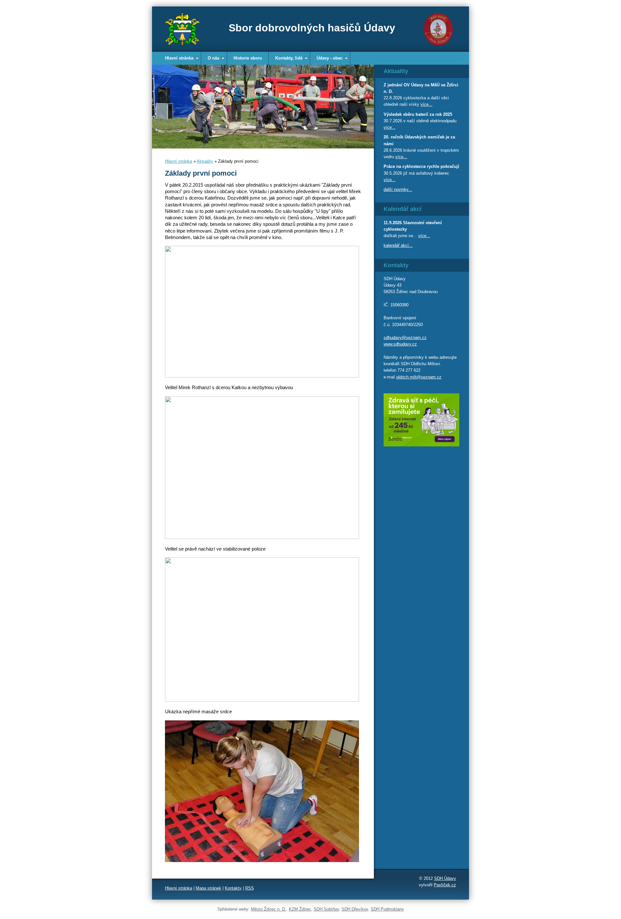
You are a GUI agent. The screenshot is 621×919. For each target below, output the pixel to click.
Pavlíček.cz (445, 884)
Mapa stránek (208, 888)
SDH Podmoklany (387, 909)
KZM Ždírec (300, 909)
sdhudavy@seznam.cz (405, 337)
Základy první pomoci (201, 173)
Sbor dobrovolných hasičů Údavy (312, 28)
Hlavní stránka (179, 58)
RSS (249, 888)
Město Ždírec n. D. (268, 909)
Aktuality (205, 161)
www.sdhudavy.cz (400, 344)
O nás (213, 58)
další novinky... (398, 189)
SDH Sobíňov (326, 909)
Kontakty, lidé (288, 58)
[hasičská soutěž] (263, 106)
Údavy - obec (330, 58)
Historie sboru (248, 58)
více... (426, 104)
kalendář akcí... (398, 245)
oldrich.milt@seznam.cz (418, 377)
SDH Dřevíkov (355, 909)
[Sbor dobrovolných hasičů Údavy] (182, 29)
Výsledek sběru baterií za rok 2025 (418, 114)
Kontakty (233, 888)
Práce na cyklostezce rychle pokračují (421, 166)
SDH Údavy (445, 878)
